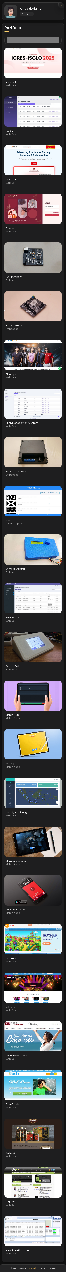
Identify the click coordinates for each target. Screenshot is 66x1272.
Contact (52, 1268)
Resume (22, 1268)
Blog (43, 1268)
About (13, 1268)
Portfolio (33, 1268)
